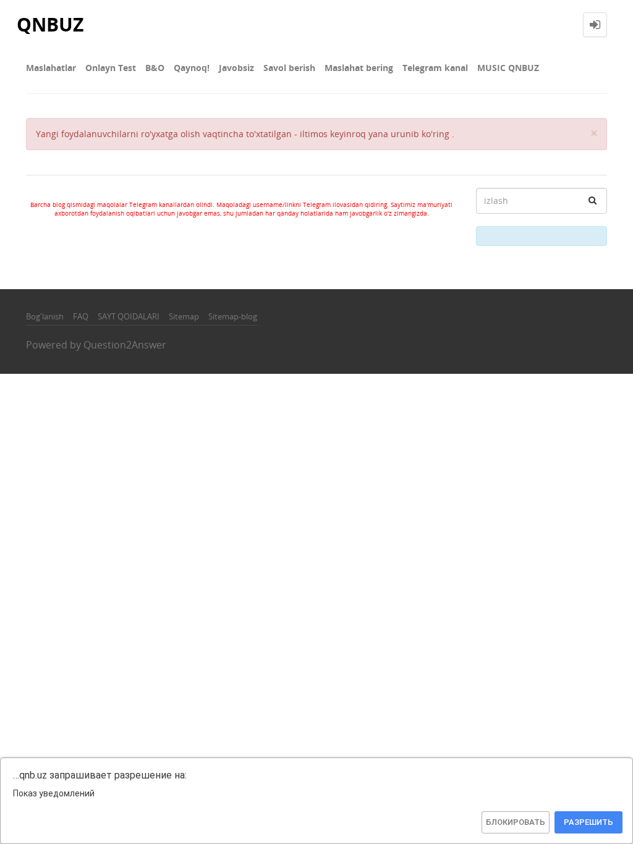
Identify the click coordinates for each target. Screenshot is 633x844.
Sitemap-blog (232, 316)
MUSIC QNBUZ (508, 68)
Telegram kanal (435, 68)
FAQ (80, 316)
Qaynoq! (192, 68)
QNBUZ (50, 24)
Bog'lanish (45, 316)
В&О (154, 68)
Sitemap (184, 316)
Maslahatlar (51, 68)
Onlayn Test (110, 68)
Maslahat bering (359, 68)
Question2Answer (124, 345)
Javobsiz (236, 68)
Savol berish (289, 68)
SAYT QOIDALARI (128, 316)
